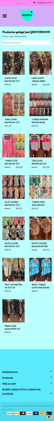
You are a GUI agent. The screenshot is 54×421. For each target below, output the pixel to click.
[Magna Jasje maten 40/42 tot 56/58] (13, 311)
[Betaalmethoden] (9, 413)
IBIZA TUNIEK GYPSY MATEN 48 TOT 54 (40, 286)
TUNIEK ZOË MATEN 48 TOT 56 (12, 162)
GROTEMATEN (21, 36)
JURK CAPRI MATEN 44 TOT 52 (12, 121)
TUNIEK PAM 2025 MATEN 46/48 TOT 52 (38, 204)
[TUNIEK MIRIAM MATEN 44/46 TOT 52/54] (40, 104)
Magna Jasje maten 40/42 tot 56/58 (12, 327)
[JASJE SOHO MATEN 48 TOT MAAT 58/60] (13, 63)
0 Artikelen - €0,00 (44, 3)
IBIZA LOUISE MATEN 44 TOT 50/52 (12, 245)
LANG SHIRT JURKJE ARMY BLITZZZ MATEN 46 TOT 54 (40, 80)
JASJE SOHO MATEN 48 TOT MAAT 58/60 (12, 80)
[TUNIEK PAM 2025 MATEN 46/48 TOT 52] (40, 187)
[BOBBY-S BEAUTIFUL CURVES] (31, 15)
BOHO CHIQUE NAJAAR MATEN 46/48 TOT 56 (40, 245)
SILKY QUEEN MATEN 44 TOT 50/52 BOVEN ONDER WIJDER (12, 204)
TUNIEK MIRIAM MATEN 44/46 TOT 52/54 (40, 121)
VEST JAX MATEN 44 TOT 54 (13, 286)
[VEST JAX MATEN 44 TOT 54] (13, 269)
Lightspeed (6, 409)
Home (5, 36)
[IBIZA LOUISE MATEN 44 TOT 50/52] (13, 228)
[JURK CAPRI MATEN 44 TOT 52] (13, 104)
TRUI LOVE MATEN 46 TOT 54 (39, 162)
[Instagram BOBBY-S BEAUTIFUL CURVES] (42, 358)
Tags (11, 36)
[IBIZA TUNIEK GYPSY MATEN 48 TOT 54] (40, 269)
